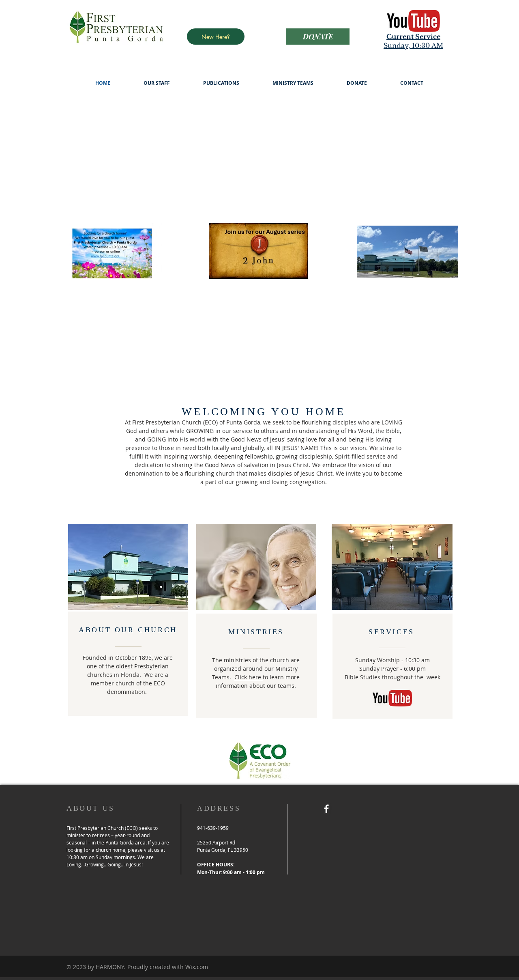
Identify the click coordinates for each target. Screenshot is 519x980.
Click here (248, 677)
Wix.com (196, 967)
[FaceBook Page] (326, 808)
